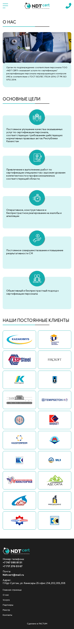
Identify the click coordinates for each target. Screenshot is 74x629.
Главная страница (12, 590)
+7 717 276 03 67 (12, 566)
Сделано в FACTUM (37, 624)
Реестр (6, 610)
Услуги (6, 600)
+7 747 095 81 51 (12, 562)
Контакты (7, 615)
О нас (6, 595)
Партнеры (8, 605)
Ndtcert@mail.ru (13, 575)
